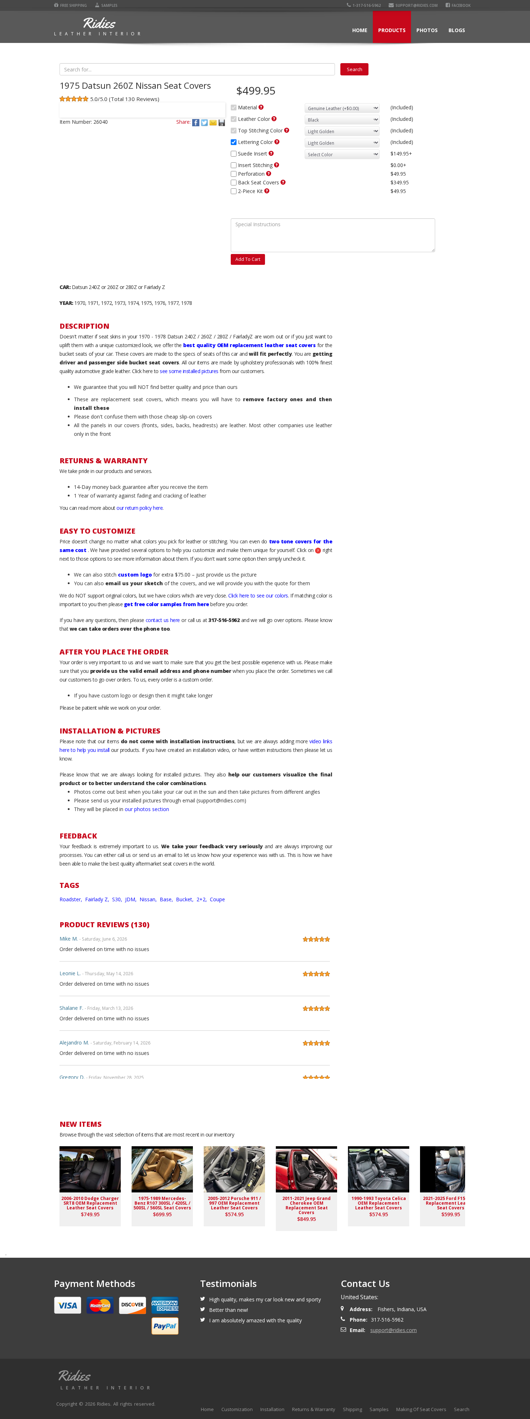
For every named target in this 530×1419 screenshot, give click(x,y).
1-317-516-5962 (367, 5)
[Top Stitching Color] (286, 130)
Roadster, (71, 899)
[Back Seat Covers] (283, 182)
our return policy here (139, 507)
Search (461, 1409)
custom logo (135, 574)
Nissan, (149, 899)
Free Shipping (73, 5)
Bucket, (185, 899)
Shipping (352, 1409)
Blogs (457, 30)
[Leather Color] (274, 118)
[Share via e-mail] (213, 121)
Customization (237, 1409)
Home (359, 30)
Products (392, 30)
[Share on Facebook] (196, 121)
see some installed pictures (189, 371)
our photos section (147, 809)
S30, (118, 899)
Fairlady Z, (98, 899)
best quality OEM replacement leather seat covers (249, 345)
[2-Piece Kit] (266, 190)
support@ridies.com (417, 5)
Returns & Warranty (313, 1409)
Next (216, 105)
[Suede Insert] (271, 153)
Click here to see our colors (258, 595)
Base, (167, 899)
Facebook (461, 5)
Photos (427, 30)
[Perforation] (268, 173)
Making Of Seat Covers (421, 1409)
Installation (272, 1409)
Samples (109, 5)
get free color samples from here (166, 604)
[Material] (261, 107)
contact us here (163, 620)
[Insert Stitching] (276, 164)
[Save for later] (221, 121)
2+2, (202, 899)
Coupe (217, 899)
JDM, (131, 899)
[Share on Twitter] (205, 121)
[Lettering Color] (276, 141)
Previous (68, 105)
